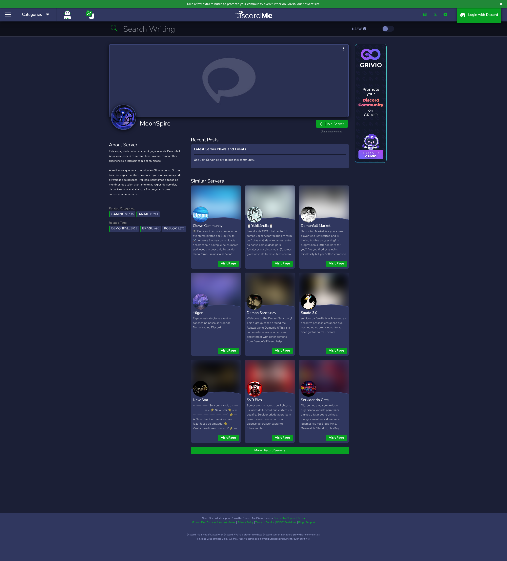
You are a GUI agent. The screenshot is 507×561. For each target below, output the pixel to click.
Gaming (122, 214)
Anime (148, 214)
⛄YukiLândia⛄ (260, 225)
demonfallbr (124, 228)
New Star (200, 399)
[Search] (114, 28)
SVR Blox (254, 399)
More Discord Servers (269, 450)
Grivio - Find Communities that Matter (214, 522)
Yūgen (198, 312)
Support (310, 522)
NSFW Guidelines (286, 522)
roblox (174, 228)
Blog (301, 522)
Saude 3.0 (309, 312)
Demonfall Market (315, 225)
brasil (150, 228)
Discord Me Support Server (289, 518)
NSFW (357, 29)
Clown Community (207, 225)
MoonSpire (155, 123)
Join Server (335, 124)
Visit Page (228, 263)
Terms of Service (264, 522)
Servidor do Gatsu (315, 399)
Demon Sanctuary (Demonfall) (261, 315)
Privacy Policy (245, 522)
